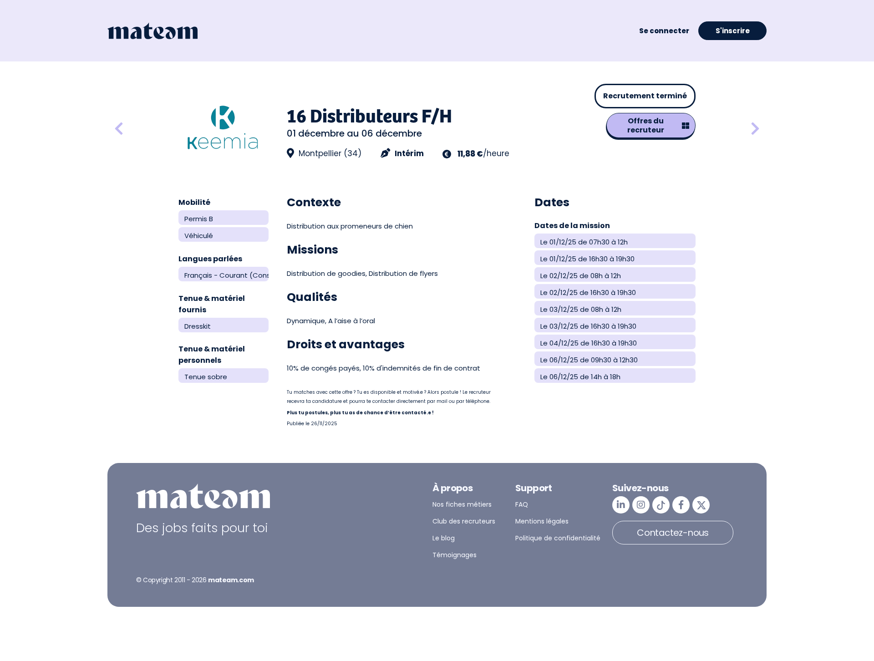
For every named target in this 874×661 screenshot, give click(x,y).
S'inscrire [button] (733, 31)
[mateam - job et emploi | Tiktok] (661, 505)
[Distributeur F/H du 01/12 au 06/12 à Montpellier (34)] (755, 129)
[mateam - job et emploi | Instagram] (641, 505)
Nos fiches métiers (462, 504)
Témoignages (454, 554)
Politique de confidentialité (557, 538)
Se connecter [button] (664, 31)
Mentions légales (542, 521)
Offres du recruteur (645, 125)
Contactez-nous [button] (673, 532)
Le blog (443, 538)
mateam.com (231, 580)
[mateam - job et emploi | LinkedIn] (621, 505)
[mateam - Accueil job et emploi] (152, 31)
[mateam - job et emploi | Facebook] (681, 505)
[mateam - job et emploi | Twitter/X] (701, 505)
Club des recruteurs (463, 521)
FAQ (521, 504)
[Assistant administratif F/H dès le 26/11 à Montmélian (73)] (143, 129)
